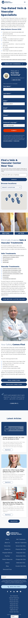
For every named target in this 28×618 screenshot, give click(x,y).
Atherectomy (6, 275)
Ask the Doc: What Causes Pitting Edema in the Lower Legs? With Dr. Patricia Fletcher (13, 470)
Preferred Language (10, 122)
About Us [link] (7, 542)
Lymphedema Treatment (9, 278)
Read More (8, 449)
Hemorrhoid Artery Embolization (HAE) (13, 273)
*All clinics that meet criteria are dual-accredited (13, 59)
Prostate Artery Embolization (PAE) (12, 272)
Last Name (7, 93)
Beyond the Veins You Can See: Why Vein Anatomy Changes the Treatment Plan (13, 503)
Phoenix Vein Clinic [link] (21, 549)
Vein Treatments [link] (20, 539)
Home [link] (7, 539)
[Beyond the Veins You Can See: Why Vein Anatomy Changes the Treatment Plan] (14, 493)
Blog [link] (7, 566)
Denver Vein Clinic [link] (21, 546)
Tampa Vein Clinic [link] (20, 552)
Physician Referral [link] (7, 552)
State (5, 101)
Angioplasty (6, 277)
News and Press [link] (7, 569)
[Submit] (25, 577)
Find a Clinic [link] (7, 546)
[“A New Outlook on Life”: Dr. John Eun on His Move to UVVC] (14, 429)
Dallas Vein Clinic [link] (20, 562)
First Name (7, 86)
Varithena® (5, 262)
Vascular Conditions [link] (14, 384)
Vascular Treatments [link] (20, 542)
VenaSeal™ (5, 260)
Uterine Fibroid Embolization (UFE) (12, 268)
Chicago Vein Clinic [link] (21, 559)
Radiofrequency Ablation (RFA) (11, 257)
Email (5, 108)
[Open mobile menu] (24, 2)
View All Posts (14, 521)
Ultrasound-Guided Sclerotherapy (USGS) (13, 255)
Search (14, 179)
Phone (5, 115)
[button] (19, 202)
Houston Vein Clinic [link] (20, 566)
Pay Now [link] (7, 556)
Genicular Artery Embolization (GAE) (12, 270)
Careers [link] (7, 562)
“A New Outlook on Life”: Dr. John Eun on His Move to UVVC (13, 438)
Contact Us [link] (7, 549)
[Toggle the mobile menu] (24, 2)
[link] (7, 2)
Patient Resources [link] (7, 559)
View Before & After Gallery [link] (14, 299)
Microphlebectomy (8, 258)
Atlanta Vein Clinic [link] (21, 556)
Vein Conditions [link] (14, 380)
